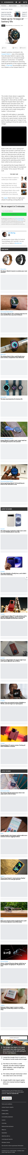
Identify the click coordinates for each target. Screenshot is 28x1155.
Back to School (12, 5)
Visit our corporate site (12, 1093)
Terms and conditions (7, 1104)
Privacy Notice (20, 219)
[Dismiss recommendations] (26, 9)
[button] (26, 2)
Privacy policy (5, 1110)
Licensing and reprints (7, 1139)
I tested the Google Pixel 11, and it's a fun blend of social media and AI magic (15, 1058)
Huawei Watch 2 (6, 54)
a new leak (9, 65)
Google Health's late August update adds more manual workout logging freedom (14, 1082)
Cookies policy (5, 1113)
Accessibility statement (7, 1116)
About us (4, 1129)
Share (5, 47)
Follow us (16, 47)
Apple (5, 198)
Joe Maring (9, 25)
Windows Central (6, 1142)
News (3, 25)
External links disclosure (7, 1126)
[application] (14, 135)
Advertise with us (6, 1136)
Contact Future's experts (7, 1107)
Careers (3, 1120)
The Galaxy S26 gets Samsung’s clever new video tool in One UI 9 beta (15, 1074)
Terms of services (18, 218)
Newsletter (24, 47)
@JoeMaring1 (18, 243)
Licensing (4, 1123)
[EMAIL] (9, 235)
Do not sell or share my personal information (12, 1145)
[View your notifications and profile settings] (16, 2)
